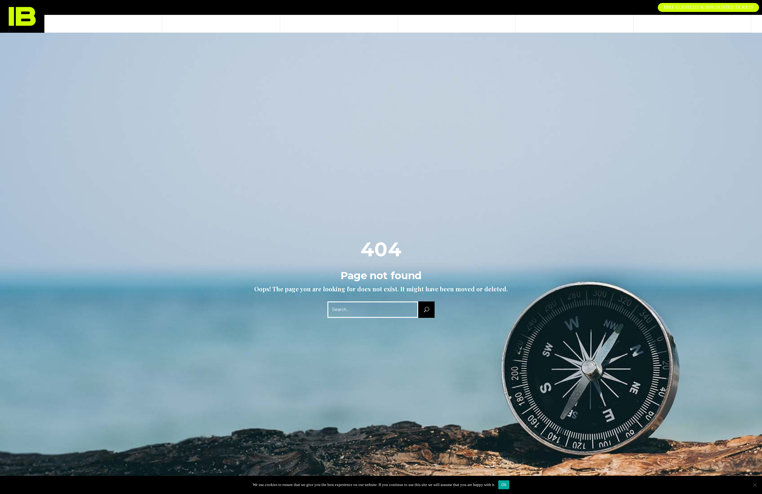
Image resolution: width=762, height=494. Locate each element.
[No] (755, 485)
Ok (504, 484)
